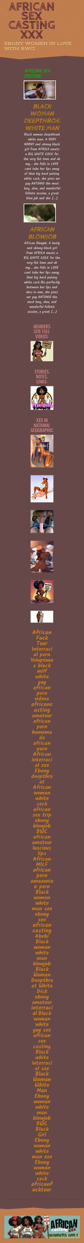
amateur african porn (42, 721)
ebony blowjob (42, 823)
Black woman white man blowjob (42, 953)
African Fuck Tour (42, 638)
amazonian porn (42, 884)
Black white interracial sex (42, 1060)
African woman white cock (42, 795)
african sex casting (42, 1041)
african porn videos (42, 693)
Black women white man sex (42, 900)
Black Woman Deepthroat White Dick (42, 980)
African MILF (42, 862)
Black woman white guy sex (42, 1022)
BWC (42, 831)
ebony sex (42, 917)
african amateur (42, 840)
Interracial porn (42, 652)
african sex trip (41, 812)
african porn (42, 873)
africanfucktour (42, 1187)
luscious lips (42, 851)
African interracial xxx (42, 760)
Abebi (42, 936)
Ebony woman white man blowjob (42, 1107)
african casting (42, 928)
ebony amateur (42, 1000)
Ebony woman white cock (42, 1170)
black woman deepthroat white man (43, 117)
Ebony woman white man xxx (42, 1148)
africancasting (42, 707)
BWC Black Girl (42, 1129)
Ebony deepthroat (42, 776)
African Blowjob (42, 233)
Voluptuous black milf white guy (42, 671)
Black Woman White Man (42, 1082)
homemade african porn (42, 741)
